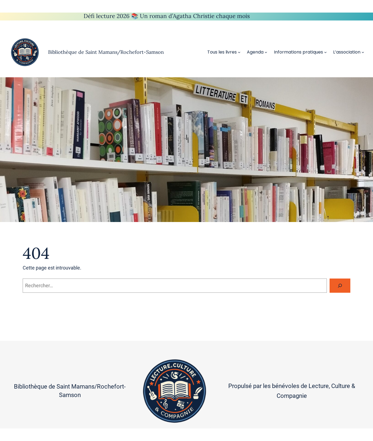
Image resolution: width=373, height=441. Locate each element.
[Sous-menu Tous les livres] (239, 52)
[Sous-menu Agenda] (266, 52)
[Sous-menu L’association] (363, 52)
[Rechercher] (340, 286)
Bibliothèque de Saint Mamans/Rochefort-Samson (106, 52)
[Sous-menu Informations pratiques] (325, 52)
